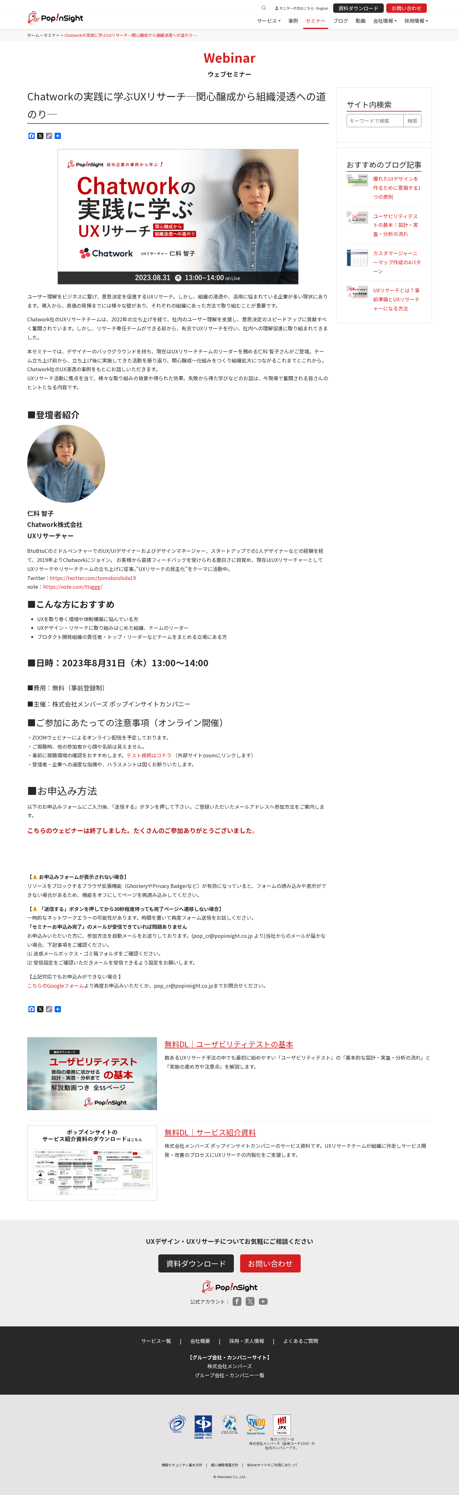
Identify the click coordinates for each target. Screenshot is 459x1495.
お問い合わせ (407, 8)
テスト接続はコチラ (148, 755)
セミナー (316, 20)
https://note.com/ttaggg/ (72, 586)
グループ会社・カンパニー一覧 (229, 1375)
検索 (412, 120)
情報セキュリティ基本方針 (181, 1464)
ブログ (340, 20)
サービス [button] (267, 20)
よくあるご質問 (300, 1340)
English (322, 8)
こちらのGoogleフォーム (55, 985)
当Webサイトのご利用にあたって (272, 1464)
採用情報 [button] (414, 20)
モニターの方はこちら (296, 8)
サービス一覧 (156, 1340)
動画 (361, 20)
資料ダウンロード (358, 8)
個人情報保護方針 (224, 1464)
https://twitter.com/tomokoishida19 (93, 578)
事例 (293, 20)
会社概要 (200, 1340)
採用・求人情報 (246, 1340)
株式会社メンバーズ (229, 1366)
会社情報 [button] (383, 20)
